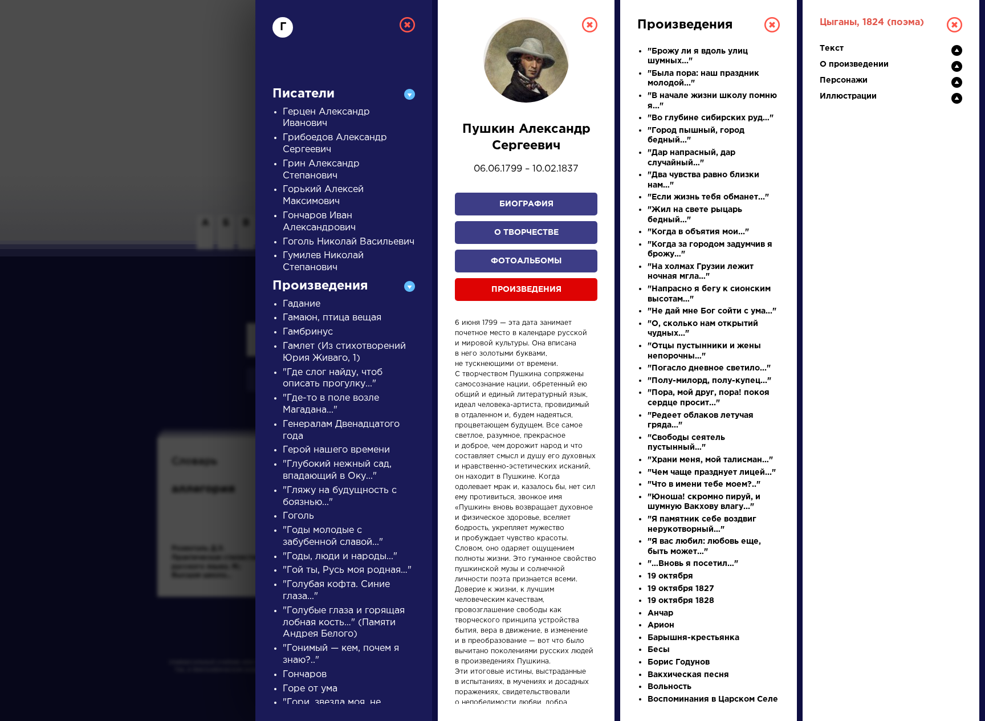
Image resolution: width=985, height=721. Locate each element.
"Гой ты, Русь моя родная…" (347, 570)
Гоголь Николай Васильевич (348, 242)
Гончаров (305, 674)
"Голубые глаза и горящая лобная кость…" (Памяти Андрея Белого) (344, 622)
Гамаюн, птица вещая (332, 317)
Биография (526, 204)
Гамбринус (308, 332)
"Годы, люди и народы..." (340, 556)
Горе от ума (310, 689)
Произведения (526, 289)
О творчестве (526, 232)
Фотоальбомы (526, 261)
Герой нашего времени (336, 450)
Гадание (301, 304)
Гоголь (298, 516)
